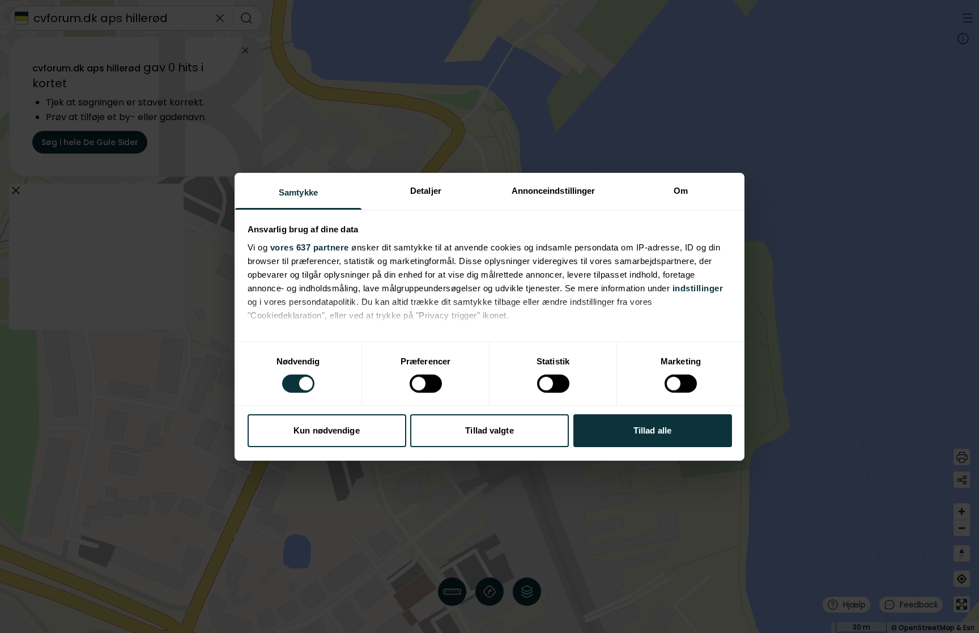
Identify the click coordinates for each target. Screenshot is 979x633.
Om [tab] (681, 190)
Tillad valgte (489, 430)
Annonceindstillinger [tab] (553, 190)
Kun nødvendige (326, 430)
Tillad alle (652, 430)
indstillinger (697, 287)
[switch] (426, 384)
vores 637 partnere (309, 247)
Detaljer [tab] (425, 190)
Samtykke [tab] (298, 192)
